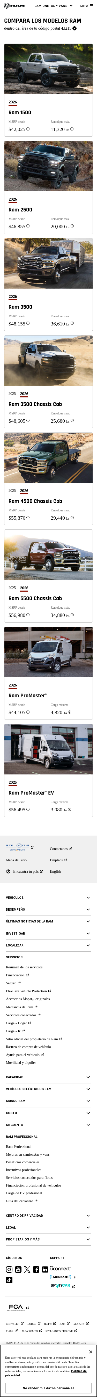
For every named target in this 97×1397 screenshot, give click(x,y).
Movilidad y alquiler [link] (21, 1063)
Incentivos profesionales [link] (23, 1170)
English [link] (55, 871)
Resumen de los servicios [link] (24, 967)
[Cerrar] (90, 1352)
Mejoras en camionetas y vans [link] (27, 1154)
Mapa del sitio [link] (16, 860)
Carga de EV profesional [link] (24, 1193)
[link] (14, 6)
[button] (53, 6)
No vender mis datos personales (48, 1388)
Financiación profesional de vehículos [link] (33, 1185)
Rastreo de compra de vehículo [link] (28, 1047)
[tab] (15, 102)
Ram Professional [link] (19, 1147)
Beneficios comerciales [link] (22, 1162)
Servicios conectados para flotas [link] (29, 1178)
